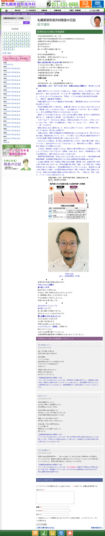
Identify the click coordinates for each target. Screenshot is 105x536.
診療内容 (44, 10)
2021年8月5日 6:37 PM (44, 398)
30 (8, 49)
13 (24, 40)
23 (8, 46)
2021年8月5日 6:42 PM (44, 453)
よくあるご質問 (94, 10)
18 (16, 43)
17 (12, 43)
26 (20, 46)
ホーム (6, 10)
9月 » (9, 53)
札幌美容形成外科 (6, 14)
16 (8, 43)
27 (24, 46)
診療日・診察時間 (75, 10)
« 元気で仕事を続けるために (45, 527)
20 (24, 43)
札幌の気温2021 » (97, 527)
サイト (38, 514)
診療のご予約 (97, 4)
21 (28, 43)
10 (12, 40)
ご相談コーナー (85, 4)
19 (20, 43)
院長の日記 (17, 14)
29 (5, 49)
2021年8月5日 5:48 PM (44, 347)
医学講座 (24, 14)
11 (16, 40)
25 (16, 46)
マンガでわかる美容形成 (31, 10)
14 (28, 40)
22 (5, 46)
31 (12, 49)
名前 (38, 507)
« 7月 (4, 53)
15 (5, 43)
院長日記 (17, 10)
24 (12, 46)
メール (39, 511)
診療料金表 (57, 10)
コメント (40, 490)
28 (28, 46)
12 (20, 40)
